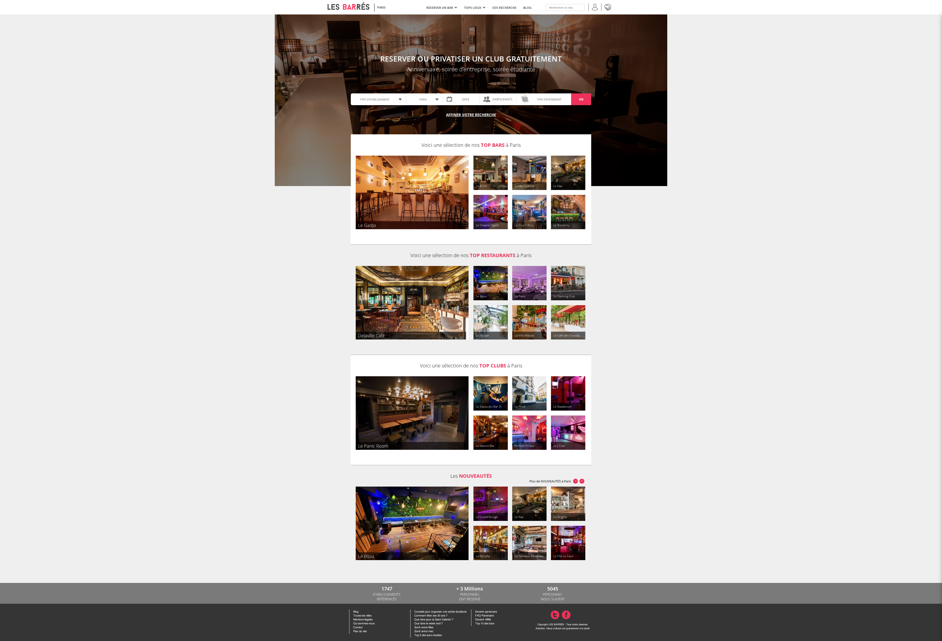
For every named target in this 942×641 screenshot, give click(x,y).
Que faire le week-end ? (428, 623)
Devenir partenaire (486, 611)
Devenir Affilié (483, 619)
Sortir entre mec (423, 631)
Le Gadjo (367, 225)
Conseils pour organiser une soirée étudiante (440, 611)
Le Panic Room (373, 446)
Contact (358, 627)
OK (581, 99)
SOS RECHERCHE (504, 8)
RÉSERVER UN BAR (439, 8)
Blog (355, 611)
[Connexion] (595, 6)
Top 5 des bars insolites (428, 635)
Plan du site (360, 631)
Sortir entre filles (423, 627)
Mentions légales (363, 619)
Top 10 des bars (484, 623)
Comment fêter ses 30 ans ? (430, 615)
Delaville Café (371, 336)
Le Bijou (366, 556)
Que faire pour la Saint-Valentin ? (433, 619)
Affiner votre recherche (471, 114)
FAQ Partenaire (484, 615)
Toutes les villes (362, 615)
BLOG (527, 8)
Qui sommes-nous (364, 623)
